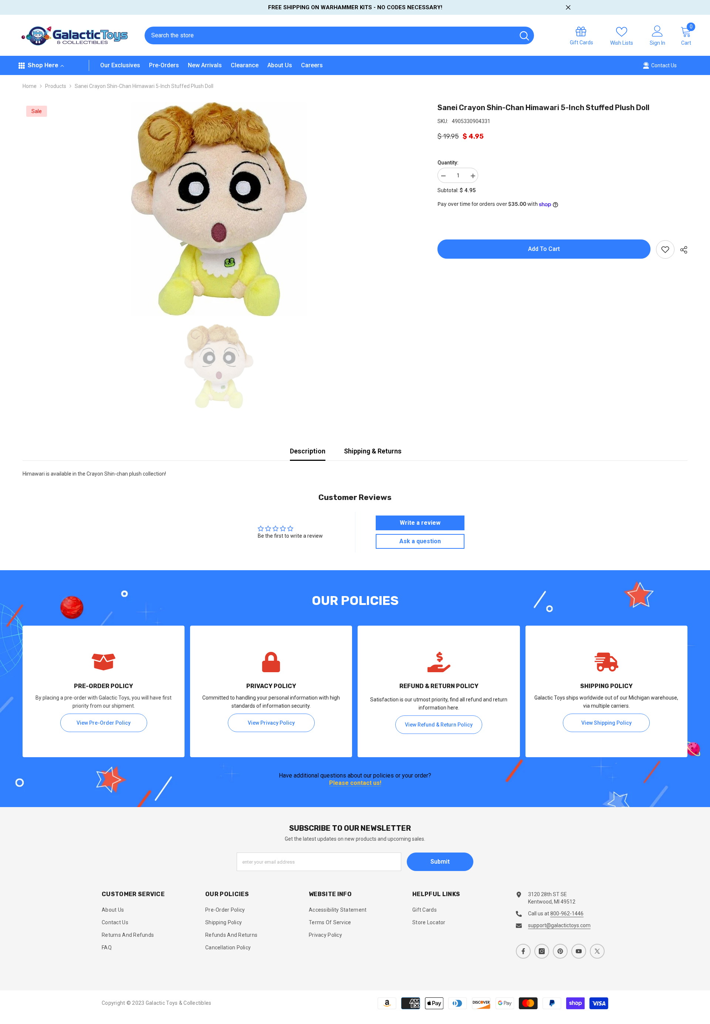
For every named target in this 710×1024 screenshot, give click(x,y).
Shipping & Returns (373, 451)
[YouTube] (578, 951)
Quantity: (448, 163)
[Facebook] (523, 951)
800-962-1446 (567, 913)
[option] (219, 209)
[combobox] (330, 35)
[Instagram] (541, 951)
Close (568, 7)
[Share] (680, 250)
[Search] (339, 35)
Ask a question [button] (420, 541)
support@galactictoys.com (559, 925)
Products (55, 86)
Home (30, 86)
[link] (104, 691)
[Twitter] (597, 951)
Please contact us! (355, 783)
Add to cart (544, 248)
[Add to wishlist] (665, 249)
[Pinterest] (560, 951)
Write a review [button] (420, 522)
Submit (440, 861)
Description (307, 451)
